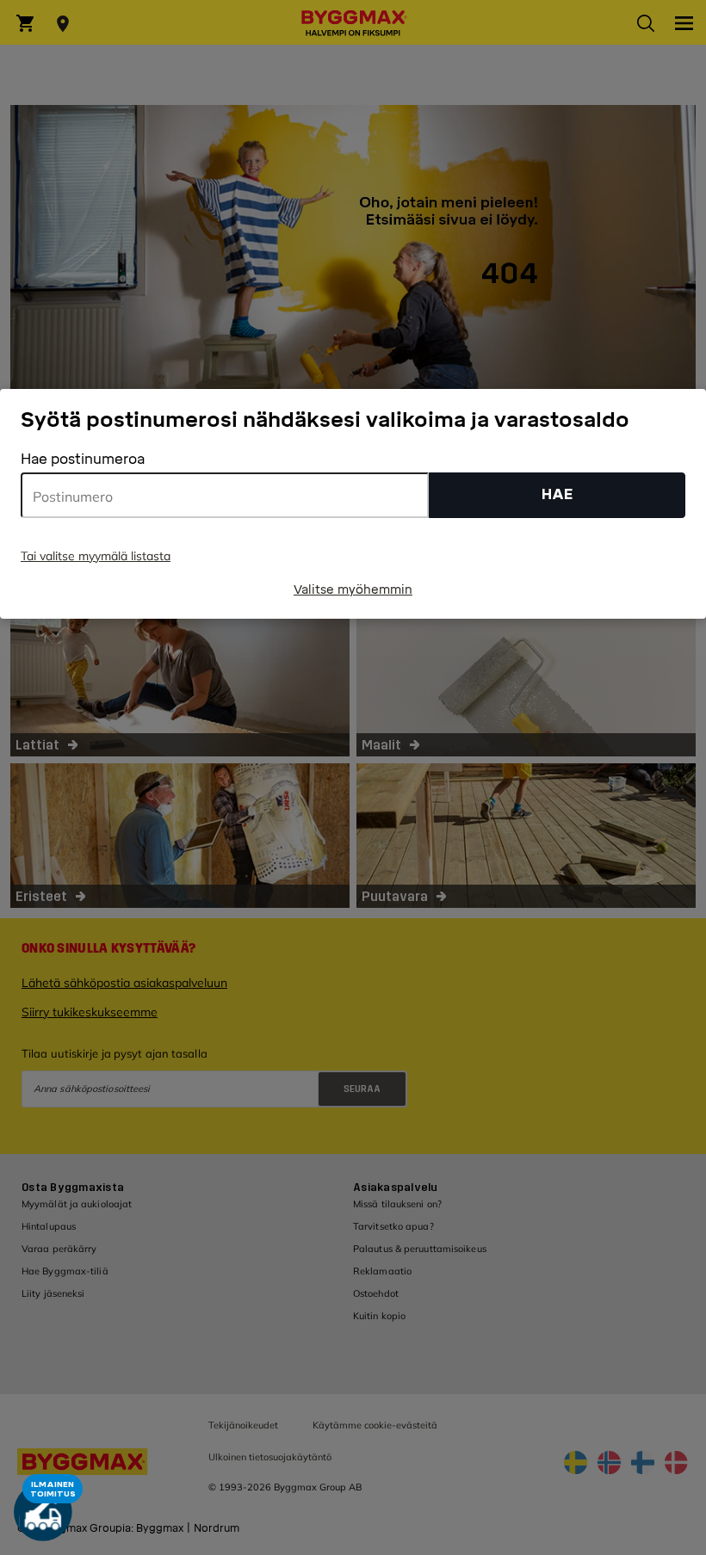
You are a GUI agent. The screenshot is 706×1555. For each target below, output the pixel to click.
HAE (557, 494)
